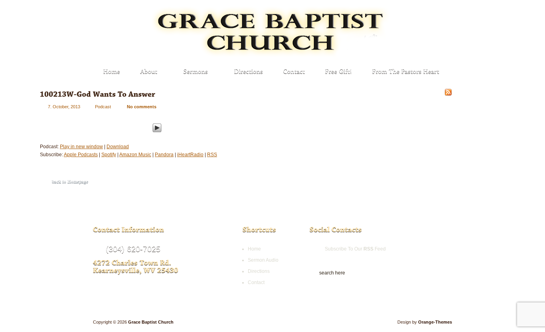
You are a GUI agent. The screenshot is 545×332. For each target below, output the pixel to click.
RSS (212, 154)
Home (254, 249)
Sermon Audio (263, 260)
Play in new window (81, 146)
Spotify (108, 154)
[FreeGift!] (339, 72)
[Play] (157, 126)
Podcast (103, 106)
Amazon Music (135, 154)
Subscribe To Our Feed (355, 249)
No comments (141, 106)
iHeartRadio (190, 154)
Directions (259, 271)
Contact (256, 282)
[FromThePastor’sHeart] (406, 72)
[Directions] (249, 72)
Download (118, 146)
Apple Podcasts (81, 154)
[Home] (112, 72)
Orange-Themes (435, 322)
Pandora (164, 154)
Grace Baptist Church (151, 322)
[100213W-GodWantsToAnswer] (98, 94)
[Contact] (294, 72)
